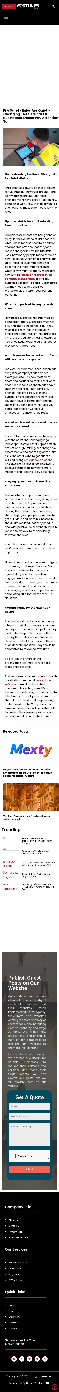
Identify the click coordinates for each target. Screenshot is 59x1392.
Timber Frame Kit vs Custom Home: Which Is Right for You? (27, 817)
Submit (29, 1169)
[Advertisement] (29, 56)
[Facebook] (14, 1359)
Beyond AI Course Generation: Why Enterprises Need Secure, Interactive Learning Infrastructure (27, 773)
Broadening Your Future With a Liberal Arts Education (37, 852)
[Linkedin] (37, 1359)
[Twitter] (29, 1359)
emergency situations (38, 460)
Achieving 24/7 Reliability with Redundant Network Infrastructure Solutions (39, 887)
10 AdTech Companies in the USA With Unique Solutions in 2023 (38, 863)
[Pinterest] (45, 1359)
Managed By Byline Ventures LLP (29, 1383)
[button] (53, 6)
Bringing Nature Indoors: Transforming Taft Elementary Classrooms (37, 841)
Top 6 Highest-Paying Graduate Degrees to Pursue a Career (38, 875)
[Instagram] (21, 1359)
